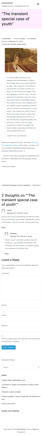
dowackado (7, 3)
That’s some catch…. (9, 404)
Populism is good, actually (11, 392)
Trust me (36, 185)
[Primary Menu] (38, 4)
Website (4, 325)
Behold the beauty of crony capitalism (17, 185)
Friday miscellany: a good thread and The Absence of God (21, 397)
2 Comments (6, 38)
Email (4, 315)
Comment (6, 273)
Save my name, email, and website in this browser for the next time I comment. (21, 340)
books (23, 38)
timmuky (33, 38)
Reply (4, 227)
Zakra (34, 429)
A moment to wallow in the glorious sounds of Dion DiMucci (20, 386)
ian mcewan (12, 44)
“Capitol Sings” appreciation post (13, 380)
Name (4, 305)
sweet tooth (21, 44)
